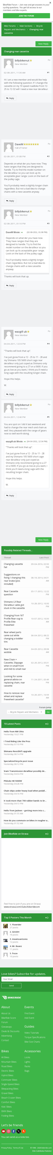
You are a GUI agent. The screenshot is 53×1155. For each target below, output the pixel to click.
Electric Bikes (7, 1070)
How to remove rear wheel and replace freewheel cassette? (14, 696)
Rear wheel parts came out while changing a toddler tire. (13, 637)
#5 (48, 417)
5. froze (14, 953)
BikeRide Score (8, 1017)
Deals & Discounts (10, 1031)
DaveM (19, 144)
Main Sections (26, 25)
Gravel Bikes (7, 1093)
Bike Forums (10, 25)
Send (11, 985)
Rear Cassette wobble (11, 651)
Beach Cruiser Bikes (11, 1097)
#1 (48, 72)
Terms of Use (18, 1148)
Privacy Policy (6, 1148)
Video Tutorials (31, 1032)
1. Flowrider (15, 924)
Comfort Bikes (8, 1102)
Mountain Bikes (8, 1061)
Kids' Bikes (6, 1106)
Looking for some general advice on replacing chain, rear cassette (14, 681)
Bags (26, 1070)
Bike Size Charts (32, 1041)
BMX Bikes (6, 1111)
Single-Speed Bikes (10, 1084)
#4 (48, 343)
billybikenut (22, 60)
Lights (27, 1061)
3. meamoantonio (19, 939)
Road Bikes (6, 1066)
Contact (5, 1040)
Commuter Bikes (9, 1079)
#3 (48, 223)
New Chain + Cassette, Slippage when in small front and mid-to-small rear (15, 664)
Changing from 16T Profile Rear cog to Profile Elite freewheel (14, 620)
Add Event (29, 1017)
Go (48, 712)
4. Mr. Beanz (16, 946)
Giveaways (6, 1026)
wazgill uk (21, 331)
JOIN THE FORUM (26, 15)
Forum (4, 1022)
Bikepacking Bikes (9, 1088)
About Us (5, 1013)
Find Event (29, 1013)
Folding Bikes (7, 1115)
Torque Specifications (34, 1037)
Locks (27, 1057)
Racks (27, 1066)
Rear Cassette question (11, 593)
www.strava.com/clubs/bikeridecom (22, 906)
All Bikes (5, 1057)
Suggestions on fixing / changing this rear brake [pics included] (14, 579)
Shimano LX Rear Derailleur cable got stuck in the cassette (14, 605)
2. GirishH (14, 931)
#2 (48, 156)
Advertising (6, 1035)
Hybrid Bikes (7, 1075)
